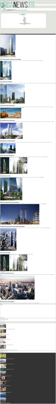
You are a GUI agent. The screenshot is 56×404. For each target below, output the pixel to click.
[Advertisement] (28, 31)
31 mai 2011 (2, 174)
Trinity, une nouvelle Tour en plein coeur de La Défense (10, 59)
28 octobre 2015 (2, 57)
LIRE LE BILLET (41, 60)
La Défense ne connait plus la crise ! (7, 273)
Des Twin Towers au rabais (5, 252)
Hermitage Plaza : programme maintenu (7, 140)
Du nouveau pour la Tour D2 (5, 175)
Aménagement (24, 20)
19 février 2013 (2, 80)
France (4, 4)
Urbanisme (3, 5)
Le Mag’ (24, 17)
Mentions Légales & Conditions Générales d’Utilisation (9, 9)
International (25, 18)
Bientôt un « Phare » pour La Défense (7, 301)
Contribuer (25, 22)
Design (2, 7)
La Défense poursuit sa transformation (7, 105)
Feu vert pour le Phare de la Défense (7, 155)
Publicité (4, 8)
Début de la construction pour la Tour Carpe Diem (9, 202)
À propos (24, 21)
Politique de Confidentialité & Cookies (7, 10)
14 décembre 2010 (3, 271)
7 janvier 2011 (2, 251)
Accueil (3, 3)
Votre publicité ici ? (2, 317)
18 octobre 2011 (2, 139)
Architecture (3, 6)
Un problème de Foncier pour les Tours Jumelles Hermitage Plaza (12, 226)
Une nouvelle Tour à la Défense (6, 81)
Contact (24, 24)
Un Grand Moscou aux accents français (7, 120)
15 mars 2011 (2, 200)
